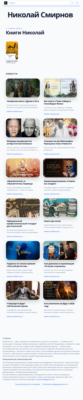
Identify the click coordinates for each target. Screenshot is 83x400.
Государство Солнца (12, 61)
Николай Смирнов (11, 62)
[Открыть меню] (77, 3)
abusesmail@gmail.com (45, 379)
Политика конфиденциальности (55, 384)
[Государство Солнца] (12, 50)
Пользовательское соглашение (27, 384)
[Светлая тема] (72, 3)
